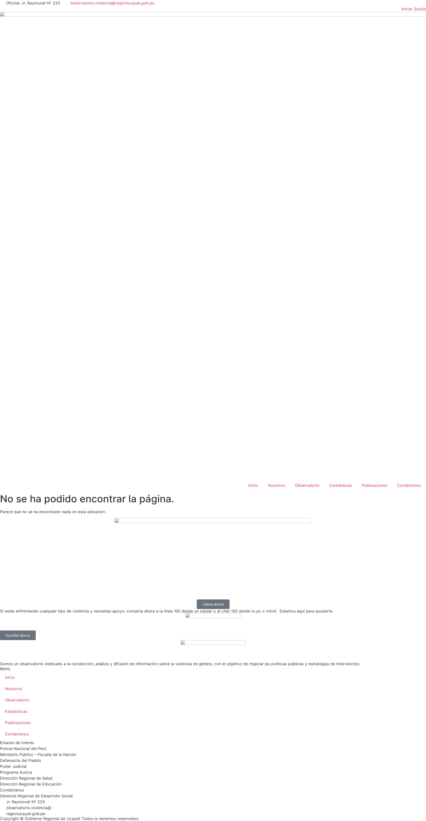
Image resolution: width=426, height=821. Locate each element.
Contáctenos (409, 485)
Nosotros (276, 485)
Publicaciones (374, 485)
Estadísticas (340, 485)
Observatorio (307, 485)
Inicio (253, 485)
